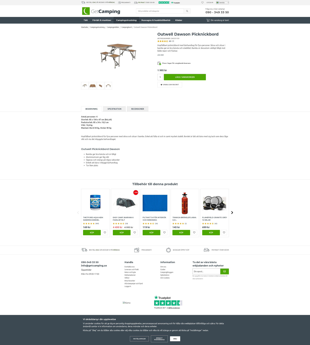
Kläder (178, 20)
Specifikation (114, 109)
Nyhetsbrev (164, 275)
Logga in (210, 2)
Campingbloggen (166, 272)
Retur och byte (130, 272)
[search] (187, 11)
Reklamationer (130, 275)
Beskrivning (91, 109)
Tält (86, 20)
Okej (175, 339)
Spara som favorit (170, 84)
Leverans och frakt (131, 269)
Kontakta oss (129, 267)
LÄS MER (160, 55)
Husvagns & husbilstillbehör (155, 20)
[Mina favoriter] (202, 2)
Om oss (163, 267)
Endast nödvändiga (159, 338)
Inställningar (139, 339)
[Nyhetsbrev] (224, 271)
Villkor (126, 278)
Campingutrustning (126, 20)
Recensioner (137, 109)
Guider (162, 269)
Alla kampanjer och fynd (133, 283)
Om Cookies (165, 278)
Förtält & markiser (102, 20)
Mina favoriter (129, 281)
